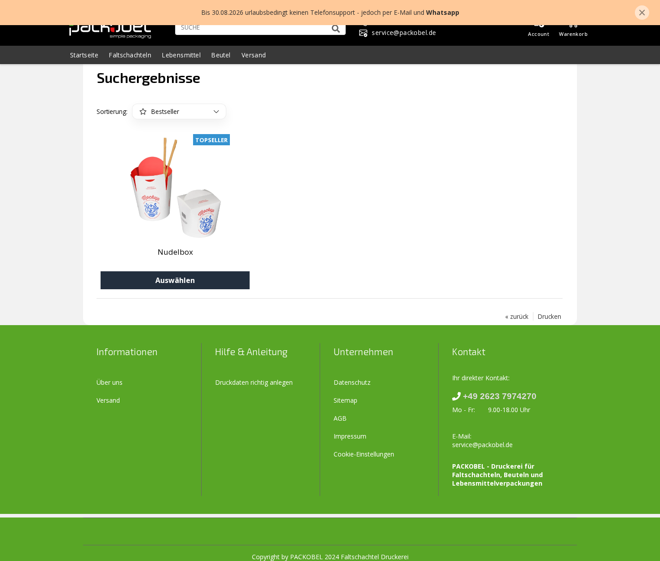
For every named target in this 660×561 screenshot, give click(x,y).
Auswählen (175, 280)
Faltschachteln (130, 55)
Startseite (84, 55)
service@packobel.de (482, 444)
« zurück (516, 316)
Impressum (350, 436)
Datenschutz (352, 382)
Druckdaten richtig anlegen (254, 382)
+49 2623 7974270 (500, 396)
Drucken (549, 316)
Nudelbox (175, 252)
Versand (254, 55)
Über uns (110, 382)
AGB (340, 418)
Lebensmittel (181, 55)
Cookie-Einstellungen (364, 454)
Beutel (221, 55)
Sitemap (345, 400)
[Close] (642, 12)
